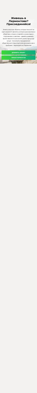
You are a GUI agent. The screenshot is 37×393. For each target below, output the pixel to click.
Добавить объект (18, 52)
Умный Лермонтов (18, 57)
